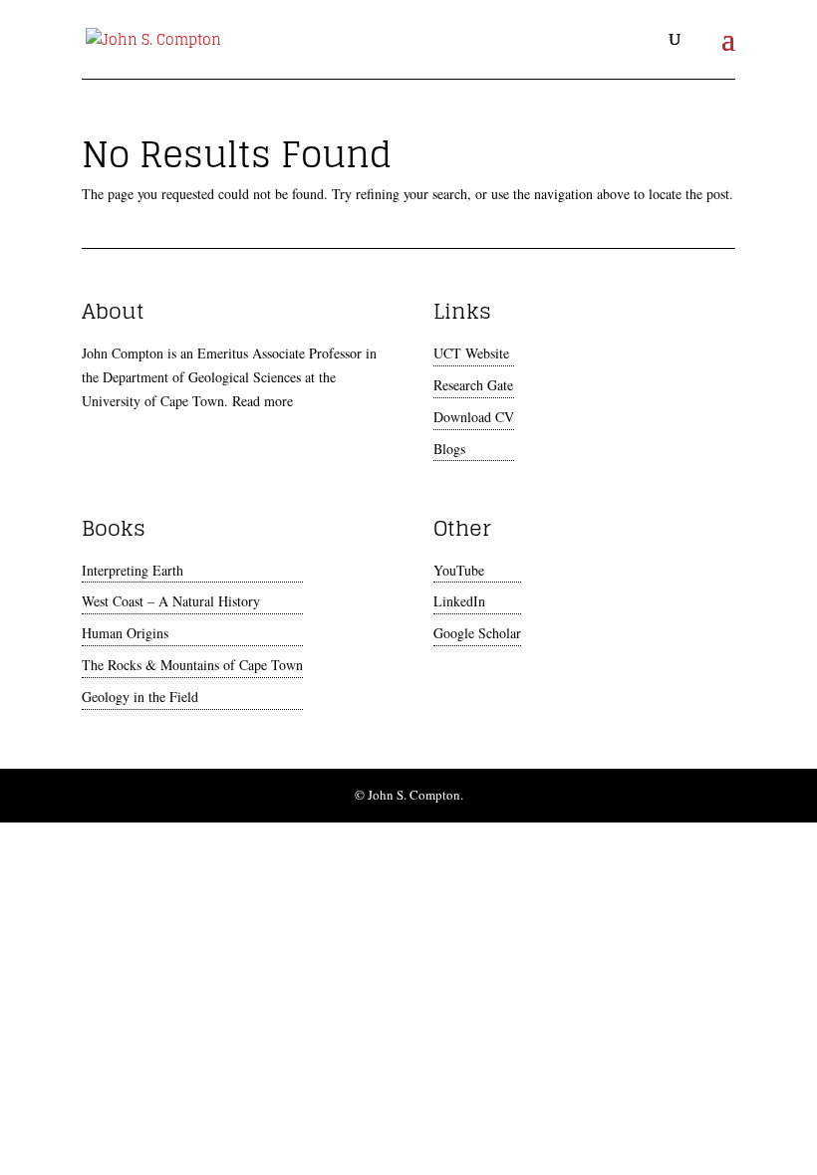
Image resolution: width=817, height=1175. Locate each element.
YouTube (458, 570)
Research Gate (473, 384)
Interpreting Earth (132, 570)
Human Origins (125, 632)
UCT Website (471, 353)
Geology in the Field (140, 696)
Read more (262, 400)
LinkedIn (459, 600)
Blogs (449, 448)
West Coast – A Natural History (171, 600)
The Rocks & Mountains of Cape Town (192, 664)
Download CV (473, 416)
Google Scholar (477, 632)
